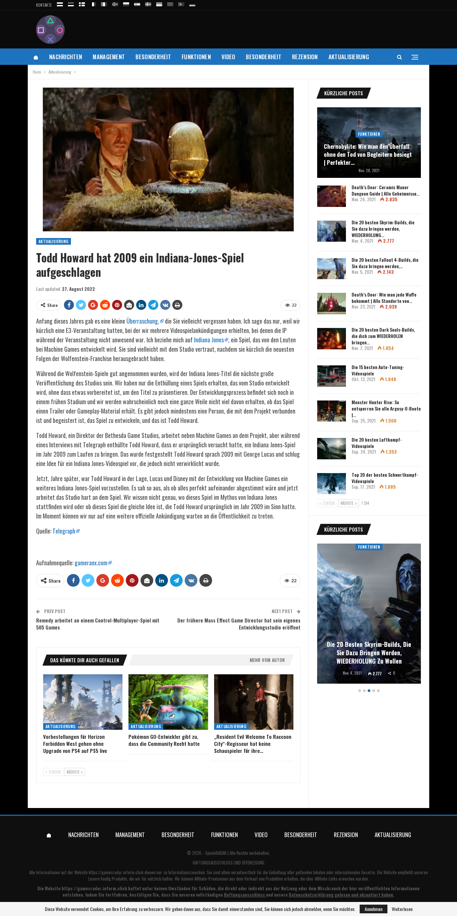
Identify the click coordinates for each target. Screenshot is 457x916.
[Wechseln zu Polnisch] (126, 3)
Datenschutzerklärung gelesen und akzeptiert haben (341, 894)
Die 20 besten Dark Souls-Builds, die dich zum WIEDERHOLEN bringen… (383, 336)
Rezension (305, 56)
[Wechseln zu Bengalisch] (170, 3)
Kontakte (44, 5)
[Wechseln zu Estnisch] (71, 3)
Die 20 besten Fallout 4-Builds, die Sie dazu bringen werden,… (385, 262)
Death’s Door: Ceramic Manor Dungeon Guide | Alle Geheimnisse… (386, 190)
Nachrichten (65, 56)
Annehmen (373, 908)
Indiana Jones (209, 339)
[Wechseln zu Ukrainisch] (159, 3)
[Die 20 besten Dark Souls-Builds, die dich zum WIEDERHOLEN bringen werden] (331, 338)
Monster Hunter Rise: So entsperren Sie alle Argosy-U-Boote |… (386, 408)
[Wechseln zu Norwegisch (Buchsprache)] (115, 3)
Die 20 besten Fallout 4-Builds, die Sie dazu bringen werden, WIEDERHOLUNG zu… (369, 652)
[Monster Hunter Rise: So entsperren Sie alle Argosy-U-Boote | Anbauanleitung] (331, 411)
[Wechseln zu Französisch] (93, 3)
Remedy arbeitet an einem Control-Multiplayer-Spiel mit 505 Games (97, 623)
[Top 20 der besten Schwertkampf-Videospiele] (331, 483)
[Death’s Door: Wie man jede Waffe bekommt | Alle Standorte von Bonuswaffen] (331, 303)
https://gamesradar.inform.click (116, 872)
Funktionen (196, 56)
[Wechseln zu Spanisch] (137, 3)
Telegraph (64, 531)
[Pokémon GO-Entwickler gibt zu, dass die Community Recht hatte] (168, 702)
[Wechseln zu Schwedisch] (148, 3)
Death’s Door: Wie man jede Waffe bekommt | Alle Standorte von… (384, 297)
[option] (369, 615)
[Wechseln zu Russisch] (60, 3)
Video (228, 56)
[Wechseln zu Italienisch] (104, 3)
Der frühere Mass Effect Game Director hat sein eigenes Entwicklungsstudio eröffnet (238, 623)
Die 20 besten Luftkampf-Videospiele (377, 442)
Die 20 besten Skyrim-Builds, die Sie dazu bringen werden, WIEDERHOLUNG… (383, 228)
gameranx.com (91, 562)
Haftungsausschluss (244, 894)
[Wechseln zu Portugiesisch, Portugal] (181, 3)
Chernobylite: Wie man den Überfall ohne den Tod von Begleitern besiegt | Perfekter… (368, 154)
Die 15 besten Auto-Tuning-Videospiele (378, 370)
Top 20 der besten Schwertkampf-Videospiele (385, 477)
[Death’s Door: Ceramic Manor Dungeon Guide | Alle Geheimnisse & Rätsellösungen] (331, 196)
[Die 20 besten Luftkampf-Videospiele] (331, 448)
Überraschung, (142, 321)
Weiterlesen (402, 909)
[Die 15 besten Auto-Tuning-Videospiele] (331, 376)
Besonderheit (153, 56)
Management (109, 56)
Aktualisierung (349, 56)
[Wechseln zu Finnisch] (82, 3)
